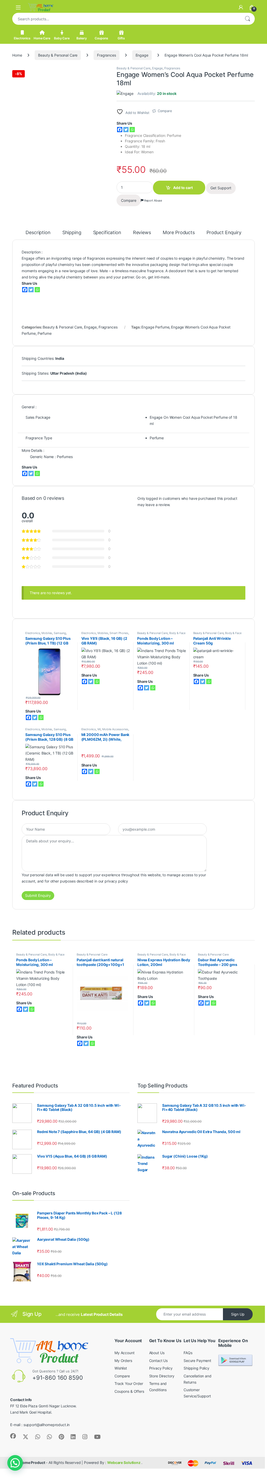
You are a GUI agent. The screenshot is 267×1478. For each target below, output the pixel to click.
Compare (165, 111)
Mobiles (46, 633)
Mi (99, 729)
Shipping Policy (196, 1368)
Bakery (81, 38)
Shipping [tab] (71, 232)
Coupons (101, 38)
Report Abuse (152, 200)
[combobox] (126, 19)
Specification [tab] (107, 232)
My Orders (123, 1360)
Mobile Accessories (115, 729)
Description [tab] (38, 232)
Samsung (60, 633)
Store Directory (161, 1376)
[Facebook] (119, 129)
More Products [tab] (179, 232)
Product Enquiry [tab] (224, 232)
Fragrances (106, 55)
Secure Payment (197, 1360)
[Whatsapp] (132, 129)
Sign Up (238, 1314)
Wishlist (120, 1368)
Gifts (121, 38)
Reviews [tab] (142, 232)
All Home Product (30, 1462)
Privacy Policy (161, 1368)
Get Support (220, 188)
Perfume (45, 333)
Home (17, 55)
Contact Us (158, 1360)
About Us (157, 1353)
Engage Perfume (155, 327)
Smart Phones (119, 633)
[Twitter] (126, 129)
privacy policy (116, 881)
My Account (124, 1353)
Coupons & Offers (129, 1391)
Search (247, 19)
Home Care (42, 38)
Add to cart (183, 187)
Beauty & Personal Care (57, 55)
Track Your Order (128, 1383)
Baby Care (62, 38)
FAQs (188, 1353)
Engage (142, 55)
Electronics (22, 38)
